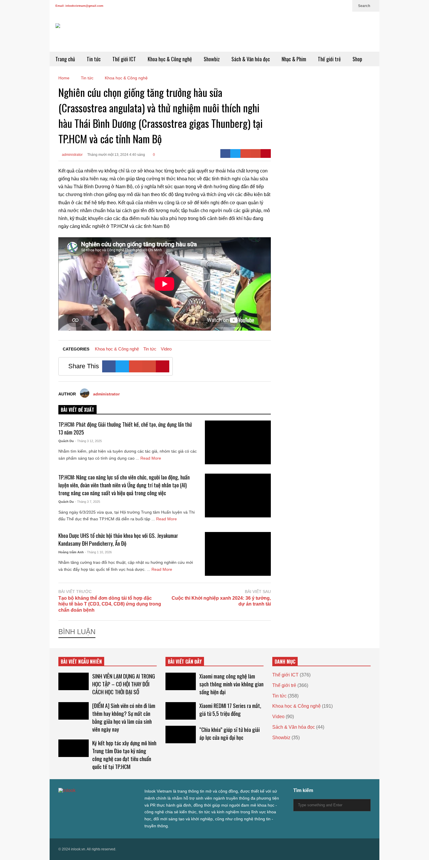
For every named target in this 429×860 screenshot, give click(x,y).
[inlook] (76, 37)
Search (364, 6)
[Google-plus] (245, 153)
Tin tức (94, 59)
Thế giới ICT (124, 59)
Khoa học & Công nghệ (170, 59)
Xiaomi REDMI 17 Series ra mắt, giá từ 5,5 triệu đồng (230, 709)
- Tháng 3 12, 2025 (88, 441)
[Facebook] (308, 6)
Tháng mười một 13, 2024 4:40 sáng (116, 155)
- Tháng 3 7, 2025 (87, 501)
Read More (151, 458)
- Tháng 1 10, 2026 (98, 552)
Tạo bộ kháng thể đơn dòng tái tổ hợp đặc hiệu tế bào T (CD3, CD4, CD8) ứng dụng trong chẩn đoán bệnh (109, 604)
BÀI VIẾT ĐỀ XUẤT (77, 409)
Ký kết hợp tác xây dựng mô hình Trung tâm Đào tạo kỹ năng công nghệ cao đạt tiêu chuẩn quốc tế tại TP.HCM (124, 754)
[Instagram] (326, 6)
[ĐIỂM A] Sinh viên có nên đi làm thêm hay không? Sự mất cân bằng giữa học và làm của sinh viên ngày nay (123, 717)
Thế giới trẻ (329, 59)
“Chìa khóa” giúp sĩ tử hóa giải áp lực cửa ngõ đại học (229, 733)
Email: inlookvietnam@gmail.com (79, 5)
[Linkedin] (345, 6)
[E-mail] (256, 153)
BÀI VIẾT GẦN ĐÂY (185, 661)
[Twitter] (298, 6)
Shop (357, 59)
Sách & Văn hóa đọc (250, 59)
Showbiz (212, 59)
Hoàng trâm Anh (71, 552)
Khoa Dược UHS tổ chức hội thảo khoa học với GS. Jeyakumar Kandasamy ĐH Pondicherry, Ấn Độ (118, 539)
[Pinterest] (266, 153)
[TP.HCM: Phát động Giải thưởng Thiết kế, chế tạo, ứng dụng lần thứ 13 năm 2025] (238, 442)
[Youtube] (336, 6)
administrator (72, 155)
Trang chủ (65, 59)
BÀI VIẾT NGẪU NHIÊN (81, 661)
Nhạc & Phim (294, 59)
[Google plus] (317, 6)
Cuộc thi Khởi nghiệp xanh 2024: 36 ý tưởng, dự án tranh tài (221, 601)
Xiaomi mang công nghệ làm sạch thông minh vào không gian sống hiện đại (231, 684)
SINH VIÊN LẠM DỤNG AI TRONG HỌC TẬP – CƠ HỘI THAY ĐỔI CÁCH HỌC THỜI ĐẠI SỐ (123, 684)
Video (166, 348)
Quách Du (66, 441)
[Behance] (102, 802)
